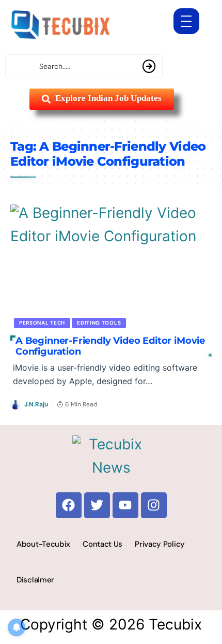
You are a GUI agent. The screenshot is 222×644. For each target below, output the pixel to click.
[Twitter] (97, 505)
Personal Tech (42, 322)
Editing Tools (99, 322)
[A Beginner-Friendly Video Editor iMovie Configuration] (111, 264)
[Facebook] (69, 505)
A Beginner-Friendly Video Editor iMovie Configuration (110, 346)
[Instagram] (154, 505)
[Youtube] (125, 505)
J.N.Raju (36, 404)
